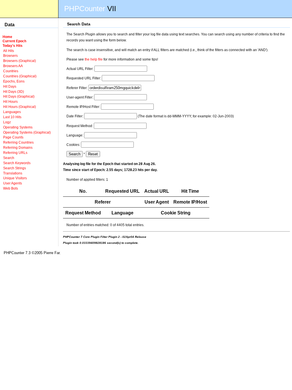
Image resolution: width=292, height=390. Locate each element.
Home (7, 37)
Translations (12, 173)
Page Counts (13, 137)
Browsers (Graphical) (19, 61)
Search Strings (14, 168)
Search (8, 158)
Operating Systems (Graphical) (27, 132)
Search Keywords (17, 163)
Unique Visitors (15, 178)
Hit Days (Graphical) (19, 96)
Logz (7, 122)
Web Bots (10, 188)
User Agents (12, 183)
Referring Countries (18, 142)
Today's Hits (13, 45)
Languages (12, 112)
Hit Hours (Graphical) (19, 106)
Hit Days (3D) (13, 91)
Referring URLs (15, 152)
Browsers (10, 55)
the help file (94, 59)
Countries (10, 71)
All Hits (8, 51)
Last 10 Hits (12, 117)
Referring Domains (18, 147)
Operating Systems (18, 127)
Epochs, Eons (14, 81)
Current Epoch (14, 41)
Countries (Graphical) (19, 76)
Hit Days (9, 86)
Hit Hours (10, 101)
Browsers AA (13, 66)
